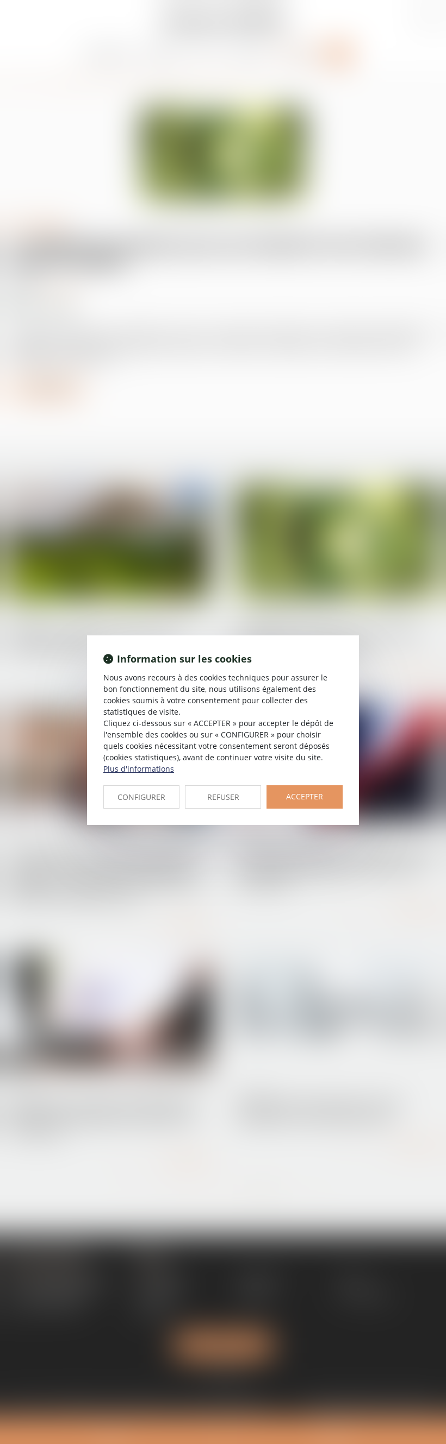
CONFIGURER (141, 797)
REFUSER (223, 797)
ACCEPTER (304, 796)
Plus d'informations (138, 769)
